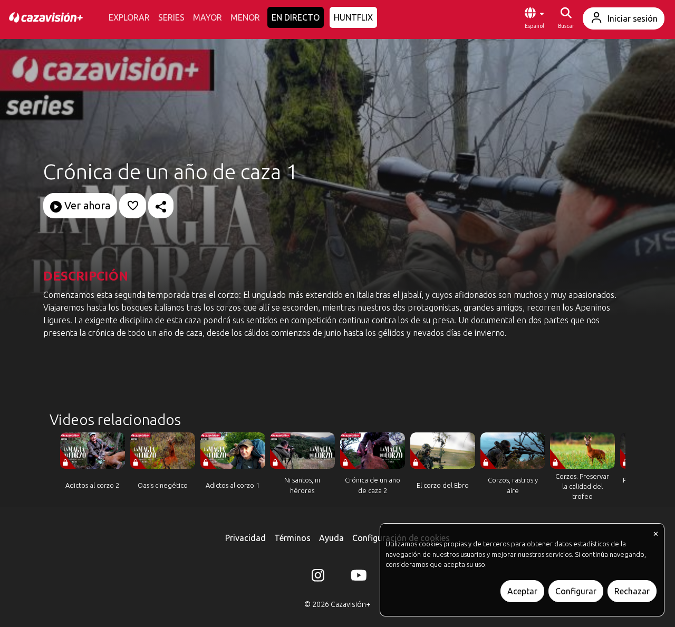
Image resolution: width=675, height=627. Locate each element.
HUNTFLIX (353, 17)
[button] (534, 18)
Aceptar (522, 591)
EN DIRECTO (296, 17)
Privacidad (245, 538)
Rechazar (632, 591)
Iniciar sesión (633, 18)
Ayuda (331, 538)
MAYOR (207, 17)
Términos (292, 538)
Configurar (575, 591)
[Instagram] (318, 577)
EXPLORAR (129, 17)
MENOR (245, 17)
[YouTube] (357, 577)
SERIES (171, 17)
